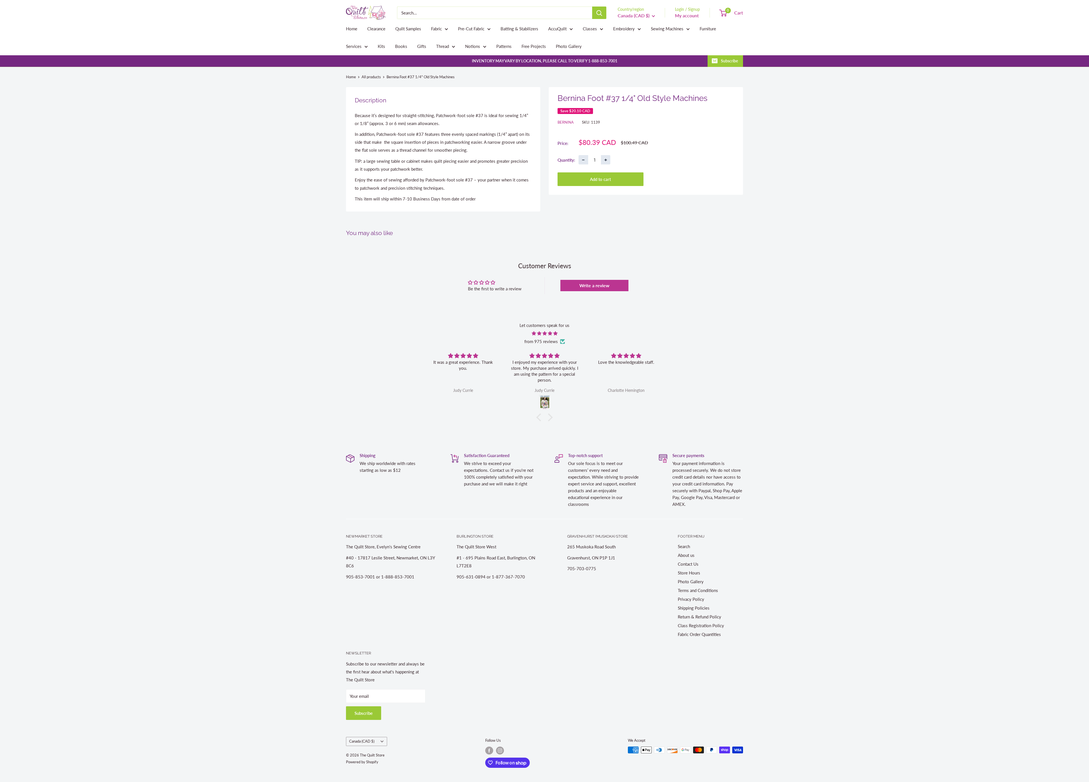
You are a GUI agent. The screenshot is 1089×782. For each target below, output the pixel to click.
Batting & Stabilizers (519, 28)
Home (351, 28)
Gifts (421, 46)
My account (687, 15)
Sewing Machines (667, 28)
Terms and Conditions (698, 590)
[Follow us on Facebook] (489, 750)
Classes (590, 28)
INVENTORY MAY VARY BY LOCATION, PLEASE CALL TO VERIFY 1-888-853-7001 (544, 60)
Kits (381, 46)
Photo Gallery (569, 46)
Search (684, 546)
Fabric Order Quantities (699, 634)
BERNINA (566, 122)
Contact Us (688, 564)
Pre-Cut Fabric (471, 28)
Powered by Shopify (362, 762)
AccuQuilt (557, 28)
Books (401, 46)
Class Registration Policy (701, 625)
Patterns (504, 46)
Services (354, 46)
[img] (544, 333)
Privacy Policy (691, 599)
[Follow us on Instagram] (500, 750)
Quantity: (566, 159)
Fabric (436, 28)
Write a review (594, 285)
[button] (540, 417)
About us (686, 555)
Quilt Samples (408, 28)
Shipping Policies (694, 607)
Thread (442, 46)
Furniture (708, 28)
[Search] (599, 13)
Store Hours (689, 572)
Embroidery (624, 28)
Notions (472, 46)
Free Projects (534, 46)
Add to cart (600, 179)
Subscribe (729, 60)
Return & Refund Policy (699, 616)
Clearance (376, 28)
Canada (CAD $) (361, 741)
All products (371, 77)
